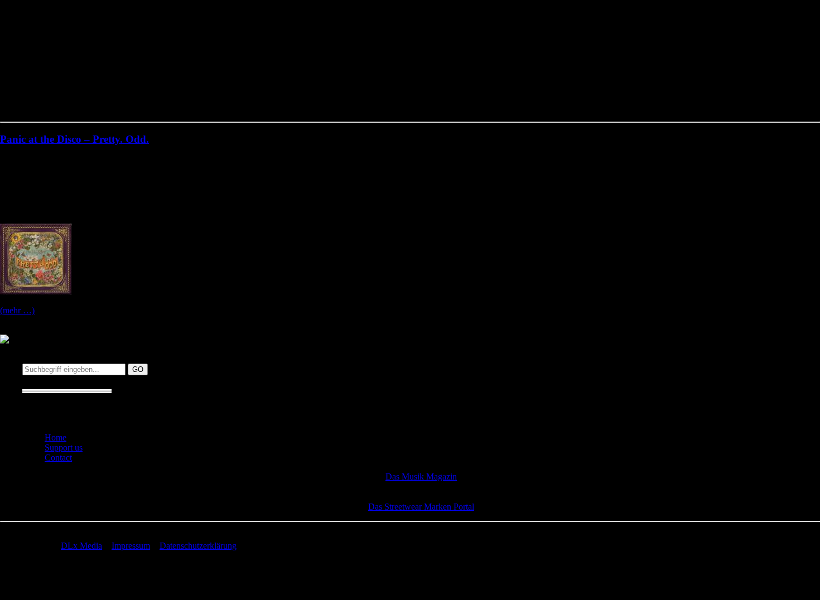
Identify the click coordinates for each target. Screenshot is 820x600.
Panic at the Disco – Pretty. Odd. (74, 139)
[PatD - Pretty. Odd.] (35, 291)
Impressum (131, 545)
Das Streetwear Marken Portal (421, 506)
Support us (64, 447)
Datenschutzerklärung (198, 545)
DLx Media (81, 545)
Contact (58, 457)
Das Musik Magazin (421, 476)
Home (55, 437)
